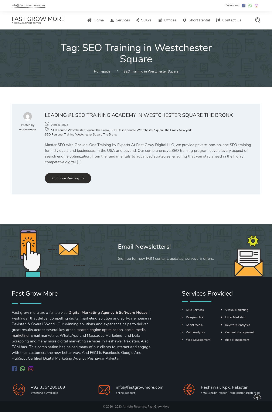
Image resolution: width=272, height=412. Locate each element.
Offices (170, 20)
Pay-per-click (194, 317)
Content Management (239, 332)
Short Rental (199, 20)
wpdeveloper (27, 129)
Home (99, 20)
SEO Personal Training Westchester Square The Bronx (81, 135)
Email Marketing (235, 317)
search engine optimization (100, 329)
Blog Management (237, 340)
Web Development (198, 340)
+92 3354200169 (48, 387)
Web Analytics (195, 332)
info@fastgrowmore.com (28, 5)
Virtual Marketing (236, 310)
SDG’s (146, 20)
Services (123, 20)
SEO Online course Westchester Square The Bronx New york (151, 130)
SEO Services (195, 310)
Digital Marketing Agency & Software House (107, 312)
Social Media (194, 325)
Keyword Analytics (237, 325)
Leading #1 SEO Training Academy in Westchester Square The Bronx (139, 115)
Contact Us (231, 20)
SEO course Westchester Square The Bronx (80, 130)
